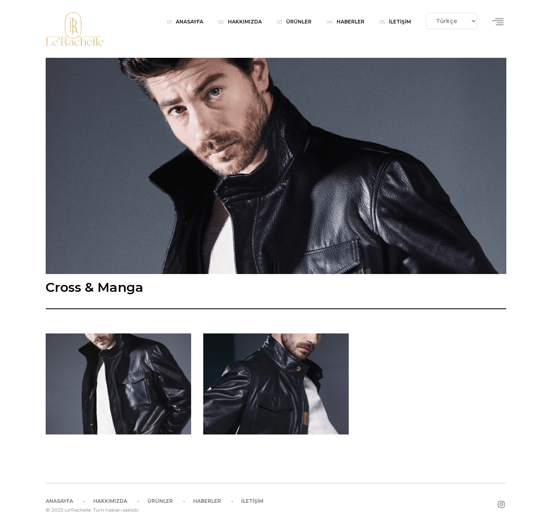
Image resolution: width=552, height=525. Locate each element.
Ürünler (299, 22)
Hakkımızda (245, 22)
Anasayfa (189, 22)
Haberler (350, 22)
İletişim (400, 22)
